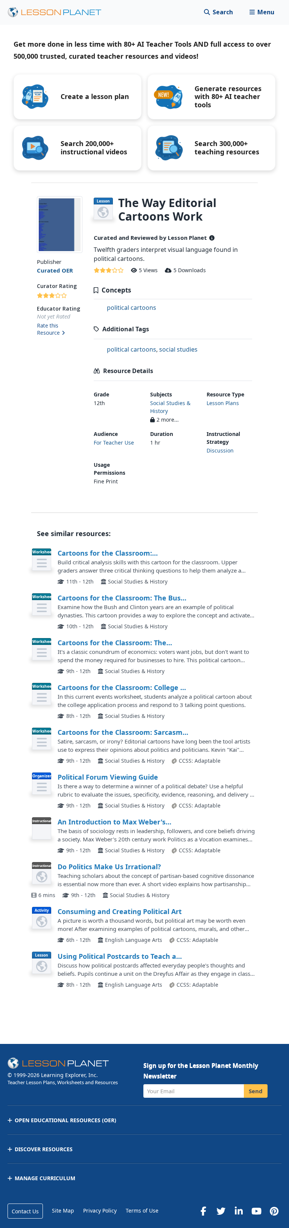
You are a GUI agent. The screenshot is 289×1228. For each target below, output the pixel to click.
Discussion (220, 450)
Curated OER (55, 270)
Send (256, 1091)
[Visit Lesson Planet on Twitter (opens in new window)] (220, 1211)
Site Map (63, 1210)
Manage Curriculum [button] (45, 1178)
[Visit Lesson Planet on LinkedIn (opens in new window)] (238, 1211)
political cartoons (131, 307)
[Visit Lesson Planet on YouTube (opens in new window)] (256, 1211)
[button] (261, 12)
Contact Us (25, 1211)
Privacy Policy (100, 1210)
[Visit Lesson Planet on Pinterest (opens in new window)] (273, 1211)
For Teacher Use (114, 442)
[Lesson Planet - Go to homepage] (59, 12)
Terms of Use (142, 1210)
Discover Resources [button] (44, 1149)
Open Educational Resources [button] (65, 1120)
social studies (178, 349)
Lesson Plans (223, 403)
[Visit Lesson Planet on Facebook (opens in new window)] (203, 1211)
